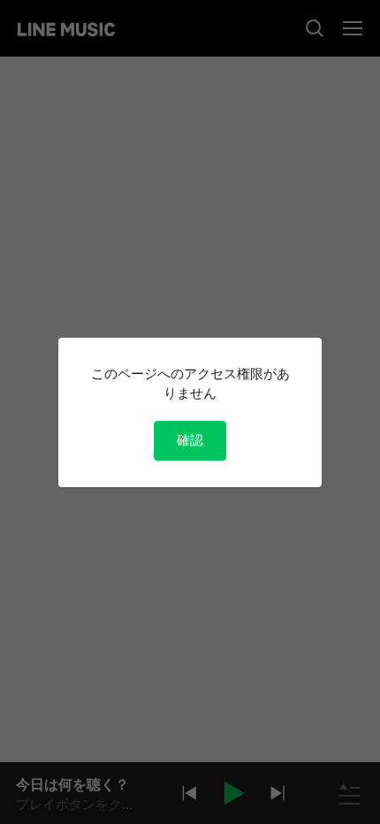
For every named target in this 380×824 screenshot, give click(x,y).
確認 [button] (190, 439)
